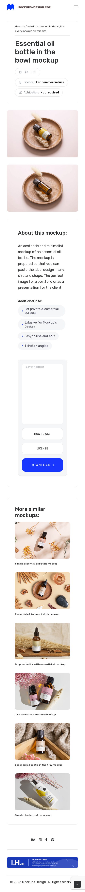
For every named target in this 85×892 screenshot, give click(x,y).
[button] (76, 7)
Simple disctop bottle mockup (33, 815)
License (42, 448)
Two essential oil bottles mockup (35, 714)
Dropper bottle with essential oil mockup (40, 664)
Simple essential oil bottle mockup (36, 563)
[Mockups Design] (29, 7)
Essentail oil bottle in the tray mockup (38, 764)
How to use (42, 434)
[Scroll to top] (77, 884)
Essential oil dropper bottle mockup (37, 614)
